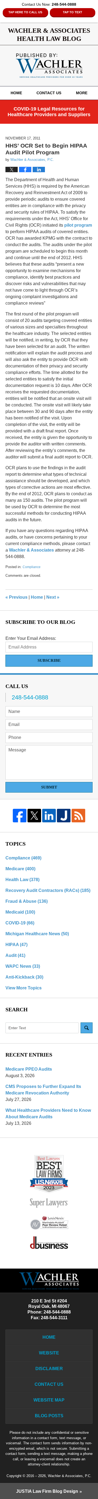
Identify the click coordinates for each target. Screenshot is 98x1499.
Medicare (20, 868)
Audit (15, 955)
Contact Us (48, 93)
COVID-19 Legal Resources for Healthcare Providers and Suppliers (49, 112)
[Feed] (78, 815)
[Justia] (63, 815)
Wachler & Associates (31, 550)
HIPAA (16, 944)
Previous (16, 597)
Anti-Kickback (24, 977)
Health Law (22, 879)
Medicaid (20, 912)
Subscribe (49, 660)
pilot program (78, 225)
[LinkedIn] (49, 815)
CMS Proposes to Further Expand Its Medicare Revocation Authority (43, 1089)
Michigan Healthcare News (37, 933)
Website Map (49, 1400)
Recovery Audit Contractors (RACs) (47, 890)
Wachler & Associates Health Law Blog (49, 65)
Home (16, 93)
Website (49, 1353)
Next (52, 597)
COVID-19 (19, 923)
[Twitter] (34, 815)
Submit (49, 787)
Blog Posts (49, 1415)
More (81, 93)
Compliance (32, 567)
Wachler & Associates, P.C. (69, 1476)
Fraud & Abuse (26, 901)
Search (87, 1027)
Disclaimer (49, 1368)
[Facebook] (19, 815)
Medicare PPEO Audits (28, 1069)
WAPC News (22, 966)
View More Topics (23, 988)
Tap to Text (72, 12)
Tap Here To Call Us (25, 12)
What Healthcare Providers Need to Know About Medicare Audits (48, 1113)
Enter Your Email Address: (30, 638)
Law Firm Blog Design (47, 1491)
